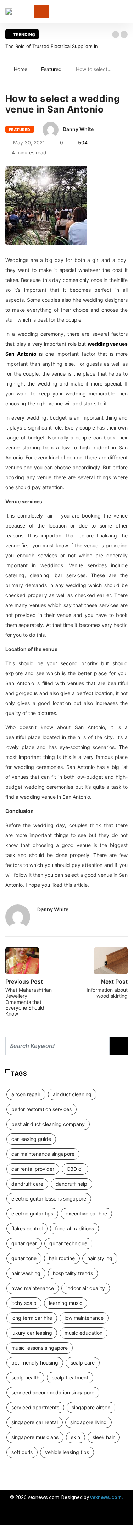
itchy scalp (24, 1303)
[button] (115, 34)
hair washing (25, 1273)
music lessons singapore (39, 1348)
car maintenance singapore (42, 1154)
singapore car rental (34, 1422)
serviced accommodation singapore (52, 1392)
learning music (65, 1303)
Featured (51, 69)
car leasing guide (31, 1139)
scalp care (83, 1363)
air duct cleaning (72, 1094)
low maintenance (84, 1318)
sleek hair (104, 1437)
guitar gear (24, 1243)
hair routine (62, 1258)
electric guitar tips (32, 1213)
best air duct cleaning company (48, 1124)
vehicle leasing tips (67, 1452)
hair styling (99, 1258)
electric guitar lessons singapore (48, 1199)
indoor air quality (85, 1288)
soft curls (22, 1452)
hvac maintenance (32, 1288)
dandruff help (71, 1184)
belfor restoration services (41, 1109)
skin (75, 1437)
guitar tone (24, 1258)
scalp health (25, 1377)
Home (20, 69)
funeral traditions (74, 1228)
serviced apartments (35, 1407)
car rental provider (32, 1169)
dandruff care (27, 1184)
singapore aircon (91, 1407)
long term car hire (31, 1318)
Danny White (78, 129)
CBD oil (75, 1169)
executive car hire (86, 1213)
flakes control (27, 1228)
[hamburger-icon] (121, 1516)
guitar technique (68, 1243)
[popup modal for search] (126, 12)
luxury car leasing (31, 1333)
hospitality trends (73, 1273)
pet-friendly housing (34, 1363)
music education (83, 1333)
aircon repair (25, 1094)
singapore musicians (35, 1437)
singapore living (88, 1422)
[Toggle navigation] (41, 11)
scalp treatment (70, 1377)
